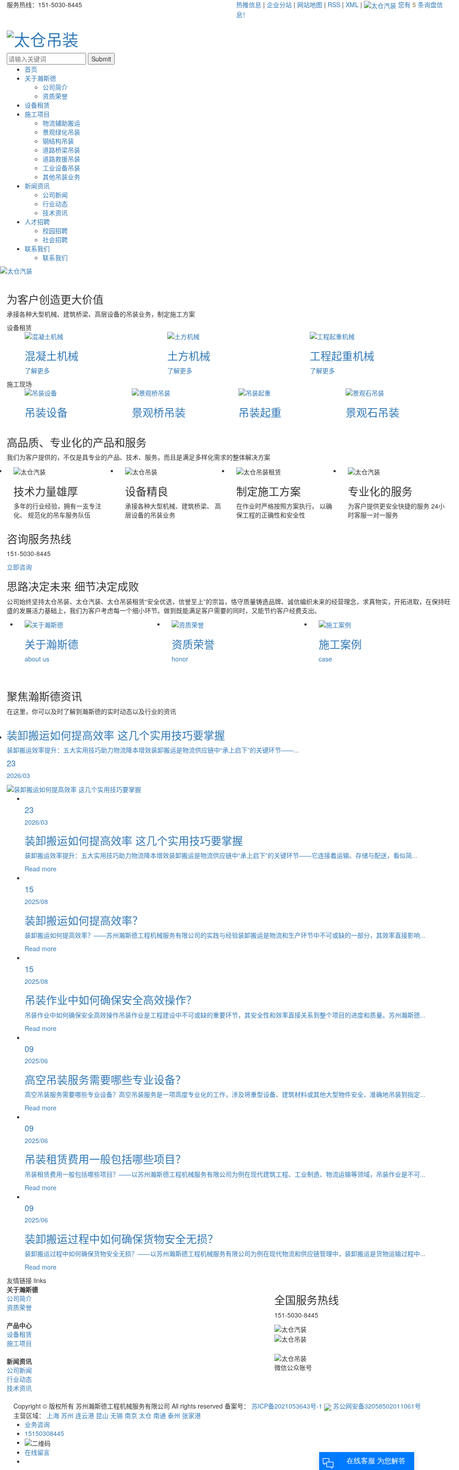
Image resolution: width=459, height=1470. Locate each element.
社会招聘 (55, 239)
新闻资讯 (37, 185)
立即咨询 (19, 566)
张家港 (191, 1415)
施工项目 (37, 113)
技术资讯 (55, 212)
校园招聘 (55, 230)
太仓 (146, 1415)
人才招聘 (37, 221)
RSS (334, 4)
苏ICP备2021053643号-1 (286, 1405)
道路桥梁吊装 (61, 149)
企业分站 (279, 4)
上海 (54, 1415)
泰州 (175, 1415)
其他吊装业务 (61, 176)
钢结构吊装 (58, 140)
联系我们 (37, 248)
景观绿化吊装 (61, 131)
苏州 (68, 1415)
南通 (160, 1415)
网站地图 (310, 4)
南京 (132, 1415)
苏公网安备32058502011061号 (376, 1405)
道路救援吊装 (61, 158)
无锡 (117, 1415)
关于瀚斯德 (40, 78)
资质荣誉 (55, 95)
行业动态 (55, 203)
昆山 (103, 1415)
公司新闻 (55, 194)
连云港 (85, 1415)
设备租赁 (37, 104)
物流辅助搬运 (61, 122)
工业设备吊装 (61, 167)
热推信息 (248, 4)
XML (352, 4)
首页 (31, 69)
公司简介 (55, 87)
